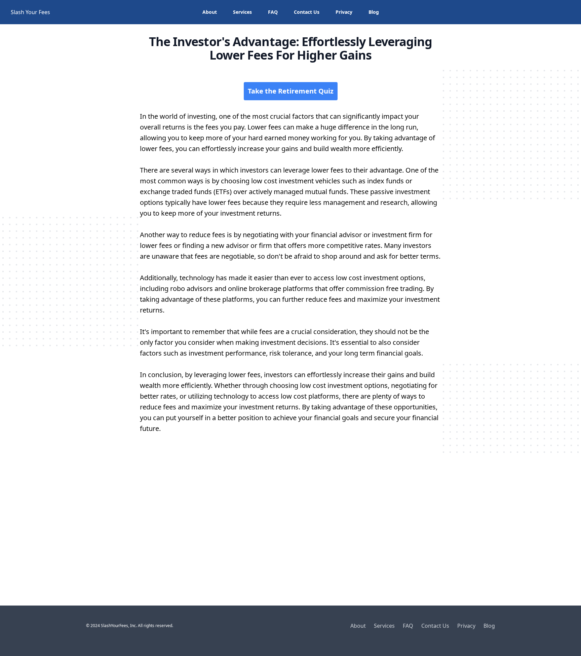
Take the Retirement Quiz (291, 91)
